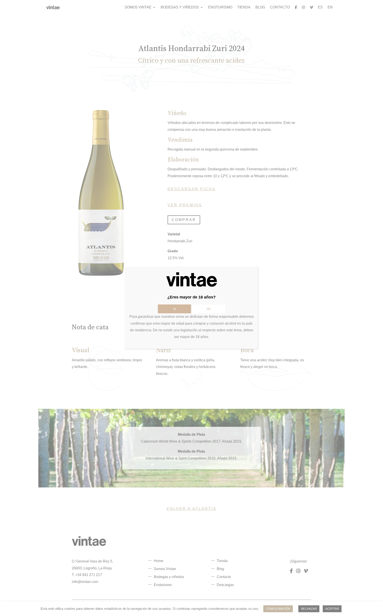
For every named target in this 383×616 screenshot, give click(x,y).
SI (174, 309)
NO (209, 309)
